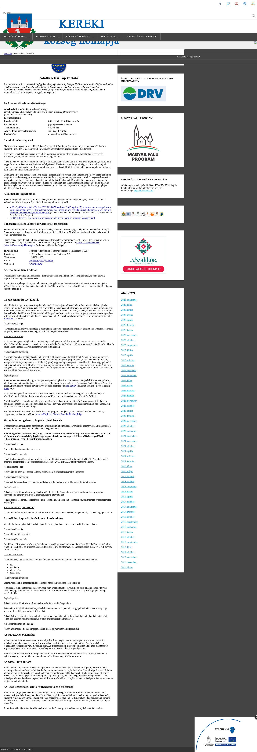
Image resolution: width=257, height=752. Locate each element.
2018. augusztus (128, 486)
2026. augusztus (128, 299)
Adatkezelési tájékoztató (188, 56)
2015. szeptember (129, 542)
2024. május (127, 385)
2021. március (127, 456)
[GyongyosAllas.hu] (161, 215)
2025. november (129, 335)
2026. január (127, 330)
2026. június (127, 310)
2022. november (129, 421)
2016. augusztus (128, 527)
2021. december (128, 436)
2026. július (126, 305)
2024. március (127, 390)
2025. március (127, 360)
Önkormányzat (45, 36)
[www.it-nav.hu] (128, 215)
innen (6, 388)
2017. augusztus (128, 506)
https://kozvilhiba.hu (143, 190)
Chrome (56, 414)
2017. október (127, 501)
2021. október (127, 446)
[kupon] (152, 215)
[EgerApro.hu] (142, 215)
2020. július (126, 466)
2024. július (126, 380)
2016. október (127, 517)
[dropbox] (245, 3)
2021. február (127, 461)
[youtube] (236, 3)
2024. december (128, 370)
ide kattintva (9, 318)
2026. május (127, 315)
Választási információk (142, 36)
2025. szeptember (129, 345)
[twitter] (228, 3)
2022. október (127, 426)
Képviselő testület (78, 36)
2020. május (127, 471)
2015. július (126, 547)
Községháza (108, 36)
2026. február (127, 325)
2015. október (127, 537)
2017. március (127, 512)
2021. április (127, 451)
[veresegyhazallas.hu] (133, 215)
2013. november (129, 557)
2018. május (127, 491)
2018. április (127, 496)
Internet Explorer (43, 414)
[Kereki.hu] (62, 48)
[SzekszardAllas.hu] (147, 215)
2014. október (127, 552)
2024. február (127, 395)
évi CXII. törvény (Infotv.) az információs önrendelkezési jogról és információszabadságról (52, 218)
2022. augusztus (128, 431)
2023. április (127, 411)
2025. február (127, 365)
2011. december (128, 562)
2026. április (127, 320)
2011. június (127, 567)
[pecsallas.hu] (123, 215)
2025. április (127, 355)
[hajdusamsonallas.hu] (137, 215)
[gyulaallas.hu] (157, 215)
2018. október (127, 481)
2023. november (129, 400)
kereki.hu (29, 749)
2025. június (127, 350)
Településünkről (14, 36)
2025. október (127, 340)
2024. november (129, 375)
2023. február (127, 416)
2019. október (127, 476)
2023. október (127, 406)
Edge (79, 414)
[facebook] (220, 3)
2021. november (129, 441)
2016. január (127, 532)
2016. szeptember (129, 522)
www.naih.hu (35, 264)
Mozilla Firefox (68, 414)
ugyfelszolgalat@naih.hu (41, 260)
